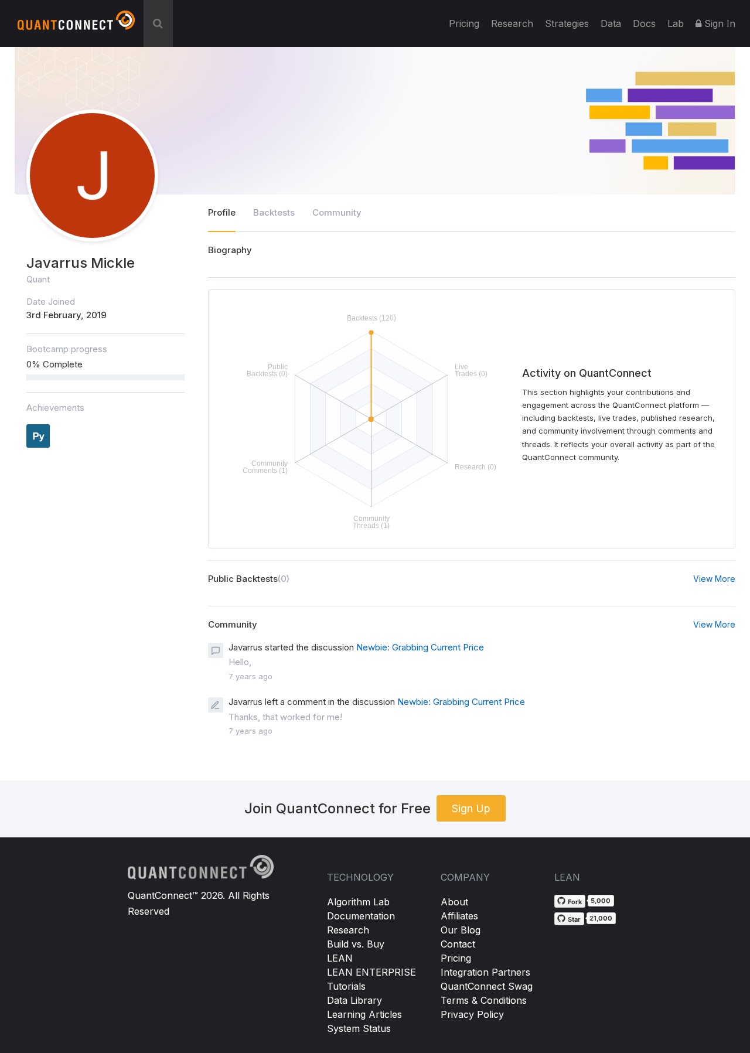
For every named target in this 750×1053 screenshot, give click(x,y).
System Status (359, 1028)
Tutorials (346, 986)
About (454, 902)
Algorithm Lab (358, 902)
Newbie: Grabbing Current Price (420, 647)
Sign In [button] (718, 23)
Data (611, 23)
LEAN (340, 958)
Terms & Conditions (484, 1000)
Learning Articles (364, 1014)
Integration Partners (485, 972)
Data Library (354, 1000)
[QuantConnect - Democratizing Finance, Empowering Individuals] (76, 25)
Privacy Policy (472, 1014)
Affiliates (459, 916)
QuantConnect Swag (487, 986)
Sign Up (471, 808)
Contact (458, 944)
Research (512, 23)
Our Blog (460, 930)
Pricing (464, 23)
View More (714, 579)
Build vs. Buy (355, 944)
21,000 (600, 918)
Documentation (361, 916)
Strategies (567, 23)
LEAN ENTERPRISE (371, 972)
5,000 (601, 901)
